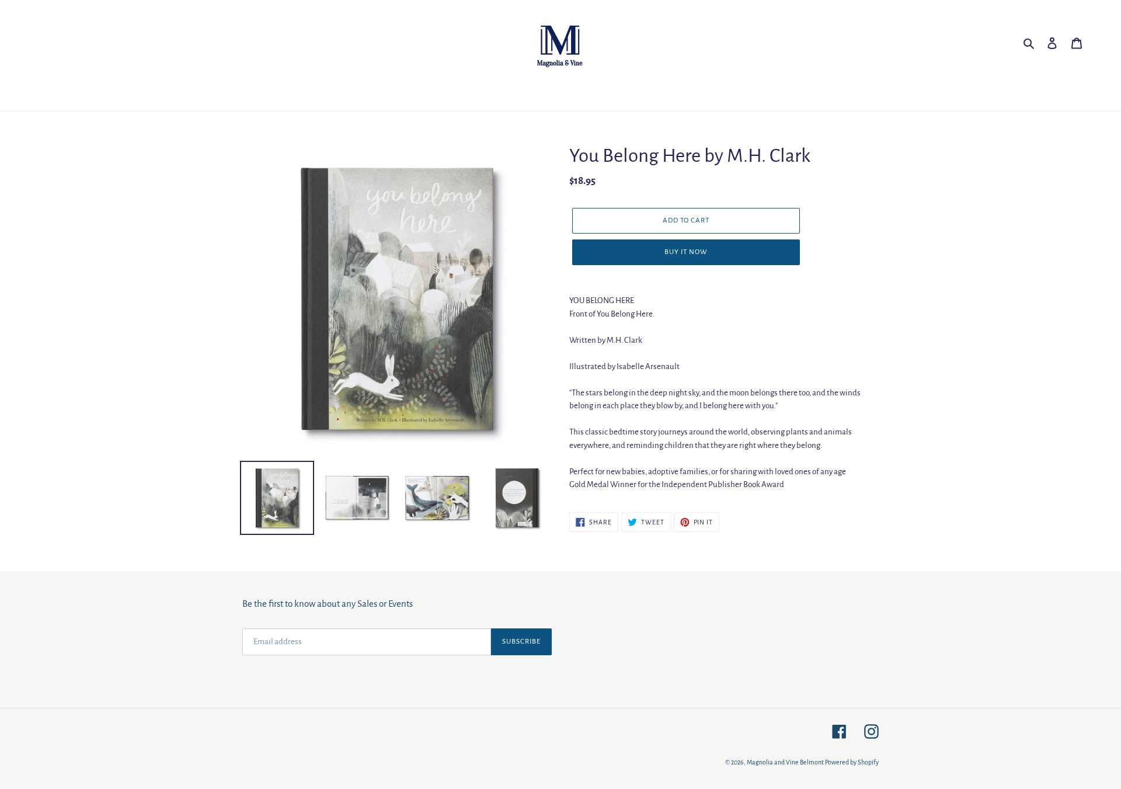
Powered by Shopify (852, 762)
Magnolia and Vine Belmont (785, 762)
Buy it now (686, 252)
